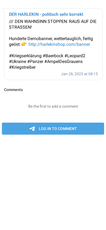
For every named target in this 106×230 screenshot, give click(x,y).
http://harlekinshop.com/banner (59, 44)
